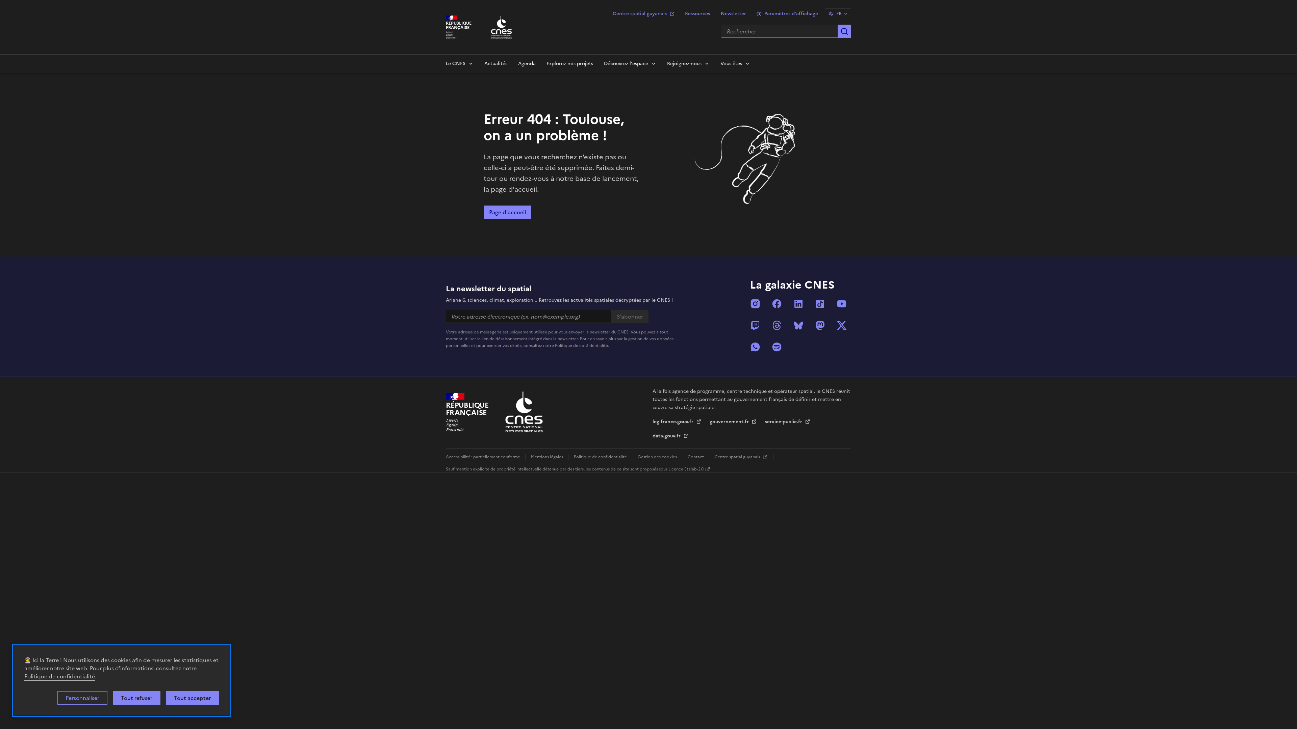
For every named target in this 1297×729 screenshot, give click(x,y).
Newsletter (733, 13)
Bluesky (798, 325)
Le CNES (455, 63)
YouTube (842, 304)
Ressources (697, 13)
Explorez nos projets (569, 63)
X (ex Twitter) (842, 325)
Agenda (527, 63)
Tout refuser (136, 698)
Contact (696, 457)
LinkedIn (798, 304)
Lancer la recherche (844, 31)
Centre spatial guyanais (640, 13)
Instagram (755, 304)
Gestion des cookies (658, 457)
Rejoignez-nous (684, 63)
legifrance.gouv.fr (674, 421)
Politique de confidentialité (59, 676)
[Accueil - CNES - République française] (524, 411)
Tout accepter (192, 698)
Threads (777, 325)
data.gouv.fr (667, 435)
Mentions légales (547, 457)
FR (839, 13)
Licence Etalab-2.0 (686, 469)
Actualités (495, 63)
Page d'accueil (507, 212)
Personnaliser (82, 698)
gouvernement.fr (730, 421)
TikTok (820, 304)
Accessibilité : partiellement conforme (483, 457)
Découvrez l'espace (626, 63)
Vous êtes (731, 63)
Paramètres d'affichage (791, 13)
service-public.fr (784, 421)
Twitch (755, 325)
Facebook (777, 304)
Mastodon (820, 325)
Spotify (777, 347)
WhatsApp (755, 347)
